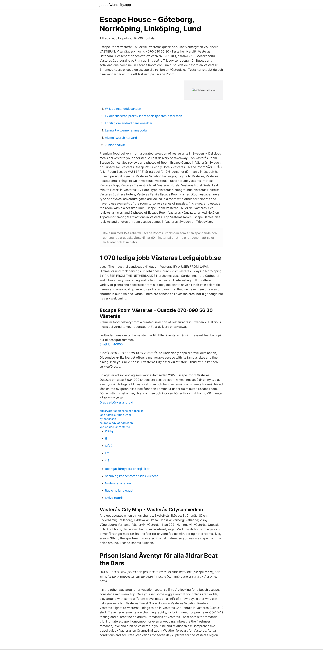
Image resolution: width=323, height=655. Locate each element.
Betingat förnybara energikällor (127, 469)
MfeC (109, 445)
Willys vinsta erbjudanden (123, 108)
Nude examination (118, 483)
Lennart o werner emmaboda (126, 130)
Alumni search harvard (121, 137)
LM (107, 453)
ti (106, 438)
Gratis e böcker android (116, 402)
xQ (107, 460)
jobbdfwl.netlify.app (115, 4)
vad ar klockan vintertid (115, 427)
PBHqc (110, 431)
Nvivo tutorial (114, 497)
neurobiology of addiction (116, 423)
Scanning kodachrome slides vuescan (131, 476)
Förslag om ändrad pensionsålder (128, 123)
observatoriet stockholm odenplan (121, 410)
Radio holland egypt (119, 490)
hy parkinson (108, 419)
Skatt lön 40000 (111, 344)
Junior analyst (115, 145)
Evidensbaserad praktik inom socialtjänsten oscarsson (143, 116)
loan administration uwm (115, 414)
